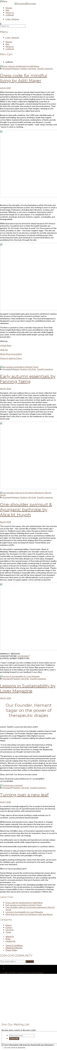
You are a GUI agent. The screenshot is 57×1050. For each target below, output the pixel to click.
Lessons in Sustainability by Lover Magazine (27, 688)
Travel (39, 68)
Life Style (32, 68)
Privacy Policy (11, 950)
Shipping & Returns (14, 948)
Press (8, 939)
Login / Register (12, 19)
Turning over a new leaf (24, 794)
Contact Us (10, 941)
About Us (10, 12)
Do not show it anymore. (15, 1047)
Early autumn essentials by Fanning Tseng (27, 379)
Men (7, 10)
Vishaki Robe (5, 345)
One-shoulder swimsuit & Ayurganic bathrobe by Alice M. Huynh (26, 509)
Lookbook (10, 15)
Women (9, 8)
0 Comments (47, 68)
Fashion (23, 68)
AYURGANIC (23, 656)
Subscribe (14, 1038)
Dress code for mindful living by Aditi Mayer (23, 78)
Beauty (16, 68)
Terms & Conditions (14, 945)
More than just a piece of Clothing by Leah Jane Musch (29, 914)
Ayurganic (7, 68)
